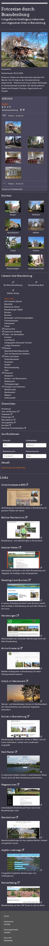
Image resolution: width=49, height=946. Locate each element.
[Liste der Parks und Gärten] (2, 356)
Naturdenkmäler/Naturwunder (16, 351)
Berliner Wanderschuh (12, 517)
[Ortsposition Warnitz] (4, 107)
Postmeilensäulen (11, 359)
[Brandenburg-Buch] (36, 282)
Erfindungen (6, 417)
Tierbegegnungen (11, 384)
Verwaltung (6, 409)
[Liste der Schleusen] (2, 373)
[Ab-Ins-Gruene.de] (24, 669)
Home (6, 916)
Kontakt (7, 924)
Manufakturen (7, 420)
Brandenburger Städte (13, 310)
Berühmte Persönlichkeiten (12, 428)
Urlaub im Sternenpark (13, 681)
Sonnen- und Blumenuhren (15, 378)
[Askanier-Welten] (24, 568)
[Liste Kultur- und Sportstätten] (2, 334)
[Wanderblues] (24, 838)
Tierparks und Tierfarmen (14, 387)
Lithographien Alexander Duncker (18, 343)
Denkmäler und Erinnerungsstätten (18, 318)
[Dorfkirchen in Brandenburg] (24, 737)
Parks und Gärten (11, 356)
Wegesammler (8, 784)
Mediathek (8, 940)
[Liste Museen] (2, 348)
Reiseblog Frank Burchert (14, 580)
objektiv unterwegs (11, 850)
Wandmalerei (9, 392)
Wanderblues (8, 817)
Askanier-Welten (9, 547)
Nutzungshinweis (11, 930)
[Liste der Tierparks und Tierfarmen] (2, 387)
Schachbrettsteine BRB (13, 484)
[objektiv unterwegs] (24, 870)
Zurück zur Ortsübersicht (12, 189)
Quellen (7, 365)
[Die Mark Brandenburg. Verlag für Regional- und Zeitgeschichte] (13, 282)
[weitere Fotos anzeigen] (4, 116)
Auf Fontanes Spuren (13, 301)
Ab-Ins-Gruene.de (10, 648)
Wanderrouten (10, 389)
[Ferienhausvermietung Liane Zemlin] (24, 701)
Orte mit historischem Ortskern (17, 354)
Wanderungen (8, 615)
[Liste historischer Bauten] (2, 332)
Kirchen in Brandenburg (13, 716)
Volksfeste (5, 414)
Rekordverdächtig (11, 367)
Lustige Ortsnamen (12, 345)
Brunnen (7, 315)
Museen (7, 348)
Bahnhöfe (8, 304)
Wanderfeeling (8, 882)
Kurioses (7, 337)
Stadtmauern (9, 381)
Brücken (7, 312)
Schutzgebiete (7, 423)
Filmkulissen (9, 323)
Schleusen (8, 373)
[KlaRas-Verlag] (13, 290)
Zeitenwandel (9, 398)
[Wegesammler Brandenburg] (24, 805)
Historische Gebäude (13, 332)
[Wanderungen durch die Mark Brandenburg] (24, 636)
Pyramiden (8, 362)
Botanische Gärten (12, 307)
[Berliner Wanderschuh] (24, 538)
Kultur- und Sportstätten (14, 334)
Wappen (7, 395)
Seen (6, 370)
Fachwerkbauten (11, 321)
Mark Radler (7, 752)
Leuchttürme (9, 340)
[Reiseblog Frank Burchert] (24, 600)
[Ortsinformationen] (9, 107)
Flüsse (7, 326)
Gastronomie (9, 329)
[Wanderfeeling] (24, 903)
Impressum (8, 921)
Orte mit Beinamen (9, 411)
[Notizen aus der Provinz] (24, 772)
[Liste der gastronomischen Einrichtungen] (2, 329)
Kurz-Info (8, 938)
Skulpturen (8, 376)
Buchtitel (4, 425)
